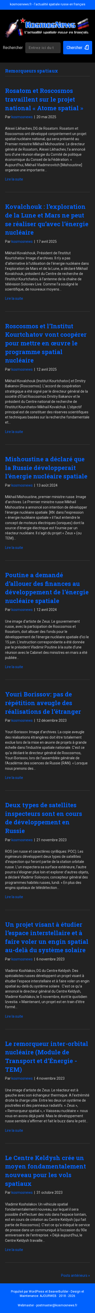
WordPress (36, 1291)
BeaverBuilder (58, 1291)
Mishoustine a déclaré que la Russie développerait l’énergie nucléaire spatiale (46, 467)
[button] (77, 47)
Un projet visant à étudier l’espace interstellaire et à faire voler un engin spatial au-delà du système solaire (46, 937)
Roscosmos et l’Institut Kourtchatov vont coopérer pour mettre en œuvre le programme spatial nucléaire (46, 343)
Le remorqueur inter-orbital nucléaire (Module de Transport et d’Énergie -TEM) (46, 1057)
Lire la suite (14, 179)
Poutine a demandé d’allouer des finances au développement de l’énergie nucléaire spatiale (47, 588)
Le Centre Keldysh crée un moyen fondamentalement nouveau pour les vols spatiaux (45, 1171)
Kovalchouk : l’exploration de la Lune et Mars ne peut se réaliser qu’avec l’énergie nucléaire (46, 219)
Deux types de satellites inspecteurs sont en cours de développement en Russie (43, 818)
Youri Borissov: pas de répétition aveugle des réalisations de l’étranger (43, 702)
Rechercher (13, 47)
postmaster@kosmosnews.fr (56, 1305)
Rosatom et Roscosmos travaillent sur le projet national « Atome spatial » (44, 99)
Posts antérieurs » (75, 1275)
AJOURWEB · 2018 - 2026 (57, 1296)
